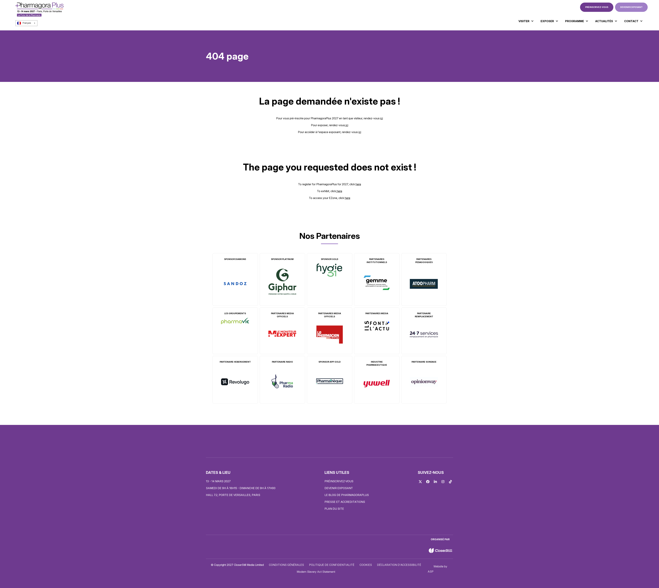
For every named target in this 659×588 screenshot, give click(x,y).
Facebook (427, 481)
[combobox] (26, 23)
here (358, 184)
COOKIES (366, 565)
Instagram (443, 481)
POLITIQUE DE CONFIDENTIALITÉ (331, 565)
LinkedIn (435, 481)
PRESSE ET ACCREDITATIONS (345, 502)
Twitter (420, 481)
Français (27, 23)
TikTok (450, 481)
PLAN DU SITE (334, 508)
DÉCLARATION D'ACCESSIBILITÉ (399, 565)
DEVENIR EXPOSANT (631, 7)
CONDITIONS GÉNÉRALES (286, 565)
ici (381, 118)
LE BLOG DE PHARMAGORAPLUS (347, 495)
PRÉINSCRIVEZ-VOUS (596, 7)
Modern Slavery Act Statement (316, 571)
